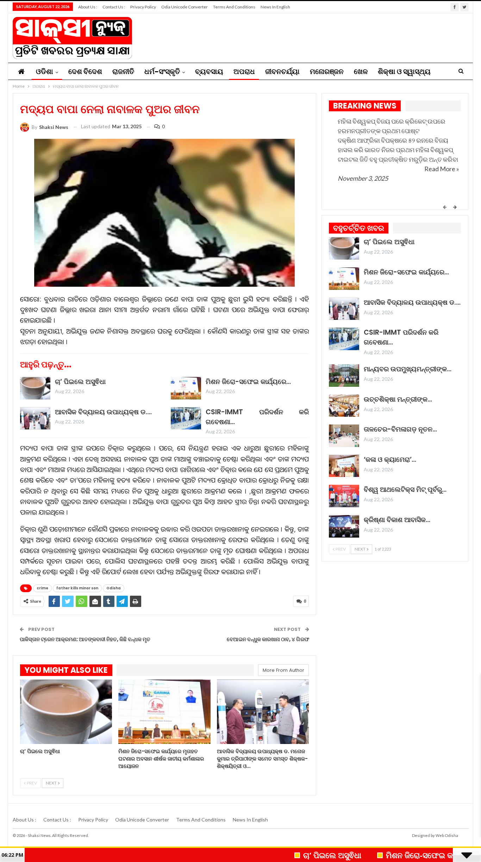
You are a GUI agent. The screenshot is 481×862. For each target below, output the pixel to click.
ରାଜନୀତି (123, 71)
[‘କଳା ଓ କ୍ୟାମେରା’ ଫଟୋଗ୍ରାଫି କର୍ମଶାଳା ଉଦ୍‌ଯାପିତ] (344, 466)
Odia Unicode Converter (184, 7)
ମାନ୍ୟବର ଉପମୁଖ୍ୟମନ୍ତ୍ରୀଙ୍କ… (407, 369)
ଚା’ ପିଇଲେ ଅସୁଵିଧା (80, 381)
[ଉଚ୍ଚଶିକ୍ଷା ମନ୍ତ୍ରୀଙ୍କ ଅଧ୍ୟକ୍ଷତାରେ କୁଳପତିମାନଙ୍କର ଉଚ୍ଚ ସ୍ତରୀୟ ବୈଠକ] (344, 406)
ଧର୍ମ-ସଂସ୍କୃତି (162, 71)
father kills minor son (77, 588)
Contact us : (113, 7)
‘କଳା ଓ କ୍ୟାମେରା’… (390, 459)
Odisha (113, 588)
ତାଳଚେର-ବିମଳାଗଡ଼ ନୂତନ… (400, 429)
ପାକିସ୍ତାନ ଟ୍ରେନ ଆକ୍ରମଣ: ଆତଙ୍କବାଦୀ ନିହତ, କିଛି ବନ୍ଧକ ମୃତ (85, 639)
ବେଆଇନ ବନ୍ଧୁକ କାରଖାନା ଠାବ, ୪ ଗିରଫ (268, 639)
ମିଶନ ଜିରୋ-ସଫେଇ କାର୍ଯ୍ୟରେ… (248, 381)
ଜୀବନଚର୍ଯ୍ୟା (282, 71)
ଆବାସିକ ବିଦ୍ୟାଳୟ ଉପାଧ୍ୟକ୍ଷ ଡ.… (103, 412)
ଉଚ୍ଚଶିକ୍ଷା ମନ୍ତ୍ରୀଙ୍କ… (398, 399)
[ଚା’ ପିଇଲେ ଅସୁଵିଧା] (35, 388)
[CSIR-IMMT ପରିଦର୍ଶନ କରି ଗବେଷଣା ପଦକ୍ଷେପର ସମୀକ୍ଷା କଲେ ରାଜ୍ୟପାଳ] (186, 418)
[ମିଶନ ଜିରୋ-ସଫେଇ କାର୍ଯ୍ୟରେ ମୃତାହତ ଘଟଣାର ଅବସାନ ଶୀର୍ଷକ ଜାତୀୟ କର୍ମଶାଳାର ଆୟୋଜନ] (186, 388)
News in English (275, 7)
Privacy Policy (143, 7)
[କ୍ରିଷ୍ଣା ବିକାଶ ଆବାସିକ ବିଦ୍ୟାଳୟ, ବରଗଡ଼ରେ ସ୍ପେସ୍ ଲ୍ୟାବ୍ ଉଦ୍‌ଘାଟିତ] (344, 526)
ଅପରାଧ (244, 71)
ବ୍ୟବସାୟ (209, 71)
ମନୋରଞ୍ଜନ (327, 71)
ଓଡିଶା (44, 71)
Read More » (441, 169)
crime (42, 588)
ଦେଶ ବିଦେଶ (85, 71)
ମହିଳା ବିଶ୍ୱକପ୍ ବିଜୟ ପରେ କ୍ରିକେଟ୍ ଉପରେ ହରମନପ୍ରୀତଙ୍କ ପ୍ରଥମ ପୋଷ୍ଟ (391, 126)
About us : (87, 7)
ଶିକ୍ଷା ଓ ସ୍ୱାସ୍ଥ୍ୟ (404, 71)
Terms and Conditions (234, 7)
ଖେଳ (361, 71)
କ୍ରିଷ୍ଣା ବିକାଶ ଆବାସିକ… (397, 520)
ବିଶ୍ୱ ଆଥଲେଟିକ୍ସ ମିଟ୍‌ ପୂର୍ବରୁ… (405, 489)
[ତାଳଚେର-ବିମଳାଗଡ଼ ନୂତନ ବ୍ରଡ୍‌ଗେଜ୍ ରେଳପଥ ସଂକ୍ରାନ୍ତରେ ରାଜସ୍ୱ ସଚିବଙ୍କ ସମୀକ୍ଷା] (344, 435)
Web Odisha (447, 835)
